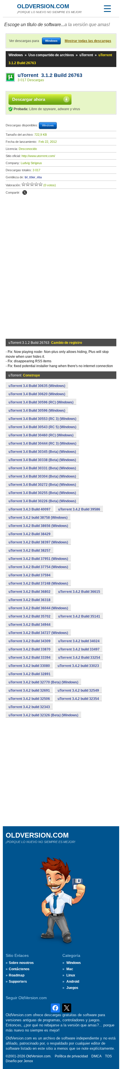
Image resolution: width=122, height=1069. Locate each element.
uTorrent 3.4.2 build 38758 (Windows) (38, 518)
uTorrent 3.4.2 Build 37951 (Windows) (38, 559)
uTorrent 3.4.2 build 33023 (78, 666)
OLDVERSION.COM (43, 6)
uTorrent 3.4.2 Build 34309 (30, 641)
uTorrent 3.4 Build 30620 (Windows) (37, 394)
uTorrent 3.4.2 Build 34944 (30, 625)
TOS (108, 1056)
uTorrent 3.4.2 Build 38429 (30, 534)
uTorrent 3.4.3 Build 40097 (30, 509)
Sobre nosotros (21, 963)
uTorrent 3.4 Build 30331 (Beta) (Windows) (42, 468)
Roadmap (16, 975)
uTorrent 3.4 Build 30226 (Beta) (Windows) (42, 501)
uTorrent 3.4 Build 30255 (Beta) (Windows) (42, 493)
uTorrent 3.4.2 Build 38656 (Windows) (38, 526)
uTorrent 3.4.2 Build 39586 (79, 509)
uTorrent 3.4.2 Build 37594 (30, 575)
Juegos (72, 988)
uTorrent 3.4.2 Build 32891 (30, 674)
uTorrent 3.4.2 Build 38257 (30, 551)
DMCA (96, 1056)
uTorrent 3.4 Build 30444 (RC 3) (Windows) (42, 443)
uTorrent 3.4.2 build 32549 (78, 691)
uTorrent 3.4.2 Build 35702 (30, 616)
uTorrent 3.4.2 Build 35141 (79, 616)
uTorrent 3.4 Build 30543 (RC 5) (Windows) (42, 427)
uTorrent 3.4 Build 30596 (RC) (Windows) (41, 402)
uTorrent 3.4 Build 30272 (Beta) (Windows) (42, 485)
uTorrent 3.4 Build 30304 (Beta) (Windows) (42, 476)
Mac (69, 969)
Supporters (18, 982)
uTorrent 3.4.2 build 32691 (29, 691)
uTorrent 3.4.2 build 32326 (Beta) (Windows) (43, 715)
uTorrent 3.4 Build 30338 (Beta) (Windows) (42, 460)
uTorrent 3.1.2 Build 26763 (50, 75)
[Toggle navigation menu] (107, 8)
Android (72, 982)
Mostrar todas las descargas (88, 41)
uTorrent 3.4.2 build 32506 (29, 699)
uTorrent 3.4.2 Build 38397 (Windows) (38, 542)
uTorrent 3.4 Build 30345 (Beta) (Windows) (42, 452)
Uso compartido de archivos (51, 55)
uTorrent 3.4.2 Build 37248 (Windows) (38, 583)
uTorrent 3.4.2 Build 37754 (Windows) (38, 567)
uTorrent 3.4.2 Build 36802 (30, 592)
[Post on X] (24, 192)
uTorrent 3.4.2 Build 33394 (30, 658)
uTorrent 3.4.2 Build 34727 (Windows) (38, 633)
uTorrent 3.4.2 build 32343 (29, 707)
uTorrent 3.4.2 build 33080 (29, 666)
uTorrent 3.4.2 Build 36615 (79, 592)
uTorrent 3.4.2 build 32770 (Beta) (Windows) (43, 682)
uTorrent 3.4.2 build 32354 (78, 699)
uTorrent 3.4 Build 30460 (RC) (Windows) (41, 435)
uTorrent (86, 55)
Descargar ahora (28, 99)
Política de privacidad (71, 1056)
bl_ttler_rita (33, 177)
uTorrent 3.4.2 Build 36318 (30, 600)
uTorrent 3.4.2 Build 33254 (79, 658)
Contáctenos (19, 969)
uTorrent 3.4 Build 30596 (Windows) (37, 411)
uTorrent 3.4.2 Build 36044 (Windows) (38, 608)
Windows (16, 55)
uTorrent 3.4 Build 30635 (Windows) (37, 386)
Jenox (28, 1061)
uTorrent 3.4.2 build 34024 (79, 641)
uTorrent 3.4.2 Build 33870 (30, 649)
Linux (70, 975)
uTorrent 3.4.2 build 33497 (79, 649)
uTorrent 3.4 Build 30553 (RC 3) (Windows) (42, 419)
